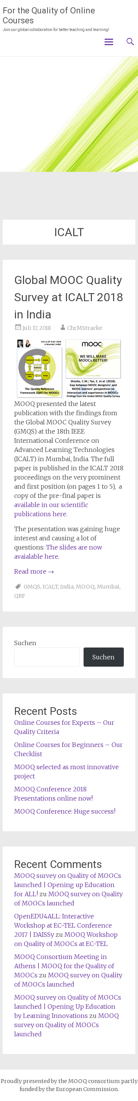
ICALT (50, 586)
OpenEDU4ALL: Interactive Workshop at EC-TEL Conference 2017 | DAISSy (63, 925)
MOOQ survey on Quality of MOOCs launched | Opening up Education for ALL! (67, 885)
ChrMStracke (84, 328)
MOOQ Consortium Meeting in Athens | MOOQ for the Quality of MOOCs (64, 966)
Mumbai (108, 586)
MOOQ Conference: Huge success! (64, 811)
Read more (34, 571)
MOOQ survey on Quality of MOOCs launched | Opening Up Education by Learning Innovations (67, 1006)
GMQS (32, 586)
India (67, 586)
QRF (19, 595)
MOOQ (85, 586)
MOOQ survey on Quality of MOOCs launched (66, 1025)
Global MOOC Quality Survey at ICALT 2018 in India (68, 297)
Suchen (25, 643)
